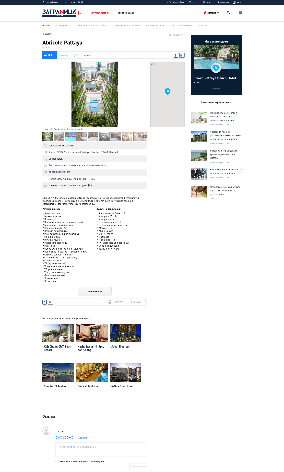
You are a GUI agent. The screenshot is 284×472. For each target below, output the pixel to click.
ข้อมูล (80, 2)
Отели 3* (46, 48)
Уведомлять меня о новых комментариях (82, 461)
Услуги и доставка (155, 25)
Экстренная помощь (181, 25)
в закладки (174, 35)
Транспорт (203, 25)
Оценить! (87, 55)
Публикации (126, 13)
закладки (224, 2)
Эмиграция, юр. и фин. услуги (92, 25)
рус (66, 2)
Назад (48, 34)
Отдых (45, 25)
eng (73, 2)
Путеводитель (100, 13)
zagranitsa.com (52, 2)
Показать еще (95, 291)
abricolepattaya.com (59, 171)
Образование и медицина (126, 25)
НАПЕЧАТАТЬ (118, 302)
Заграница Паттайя (59, 13)
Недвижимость (63, 25)
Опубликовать (138, 466)
